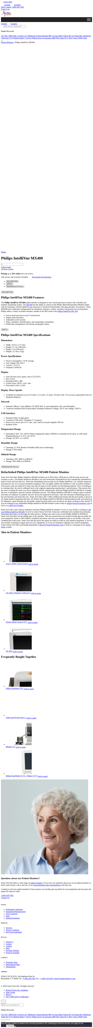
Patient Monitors (7, 42)
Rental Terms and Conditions (17, 990)
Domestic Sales (12, 962)
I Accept (10, 1026)
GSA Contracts (11, 914)
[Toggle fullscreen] (7, 1019)
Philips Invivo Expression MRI (44, 38)
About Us (9, 942)
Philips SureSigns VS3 (14, 688)
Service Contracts (12, 930)
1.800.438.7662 (18, 7)
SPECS (4, 330)
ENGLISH (7, 2)
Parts (8, 916)
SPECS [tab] (9, 284)
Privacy (9, 994)
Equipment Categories (14, 909)
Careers (9, 944)
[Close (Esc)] (2, 1019)
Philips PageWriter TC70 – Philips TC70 (21, 776)
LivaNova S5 (22, 36)
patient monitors (36, 883)
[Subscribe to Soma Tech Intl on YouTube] (16, 982)
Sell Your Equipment (14, 932)
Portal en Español (12, 953)
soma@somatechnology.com (64, 978)
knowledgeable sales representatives (47, 885)
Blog (8, 948)
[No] (15, 1026)
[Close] (3, 1002)
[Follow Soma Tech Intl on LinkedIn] (12, 982)
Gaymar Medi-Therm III (61, 36)
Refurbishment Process (10, 467)
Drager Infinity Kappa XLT (16, 622)
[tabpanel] (46, 307)
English (7, 5)
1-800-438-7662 (7, 896)
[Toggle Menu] (89, 19)
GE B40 (9, 651)
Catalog (9, 946)
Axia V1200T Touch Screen (17, 564)
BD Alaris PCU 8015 (64, 38)
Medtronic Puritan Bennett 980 (39, 36)
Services (9, 928)
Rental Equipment (13, 918)
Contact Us (5, 898)
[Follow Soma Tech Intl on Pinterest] (19, 982)
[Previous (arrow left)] (2, 1021)
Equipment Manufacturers (16, 912)
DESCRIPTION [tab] (12, 281)
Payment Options (12, 950)
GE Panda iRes (77, 36)
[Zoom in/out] (9, 1019)
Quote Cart (5, 9)
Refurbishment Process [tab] (15, 286)
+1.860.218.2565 (46, 978)
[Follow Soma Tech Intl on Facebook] (2, 982)
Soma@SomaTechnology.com (78, 503)
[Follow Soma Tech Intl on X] (5, 982)
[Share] (4, 1019)
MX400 (29, 305)
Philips (3, 252)
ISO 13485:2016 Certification (17, 997)
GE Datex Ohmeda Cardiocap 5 (18, 593)
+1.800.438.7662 (28, 978)
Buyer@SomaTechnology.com (51, 525)
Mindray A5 (10, 747)
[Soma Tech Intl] (6, 16)
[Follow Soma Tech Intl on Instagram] (9, 982)
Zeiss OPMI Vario (80, 38)
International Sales (13, 964)
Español (17, 5)
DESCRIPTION (7, 292)
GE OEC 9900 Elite (8, 36)
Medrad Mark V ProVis (22, 38)
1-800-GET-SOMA (15, 506)
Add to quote (6, 267)
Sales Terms (10, 992)
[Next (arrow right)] (4, 1021)
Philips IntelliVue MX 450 (68, 311)
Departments (11, 967)
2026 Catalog (6, 7)
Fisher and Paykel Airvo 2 (16, 718)
